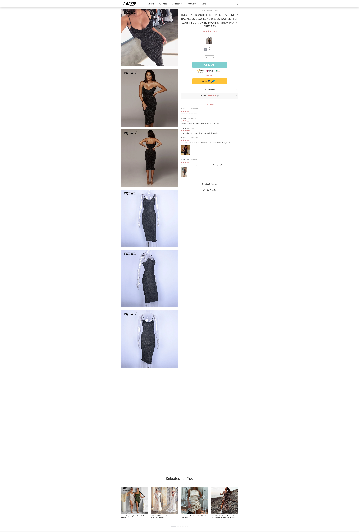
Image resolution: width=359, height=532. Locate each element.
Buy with (204, 81)
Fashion (151, 4)
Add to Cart (210, 65)
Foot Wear (192, 4)
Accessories (177, 4)
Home (203, 10)
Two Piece (163, 4)
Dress (216, 10)
